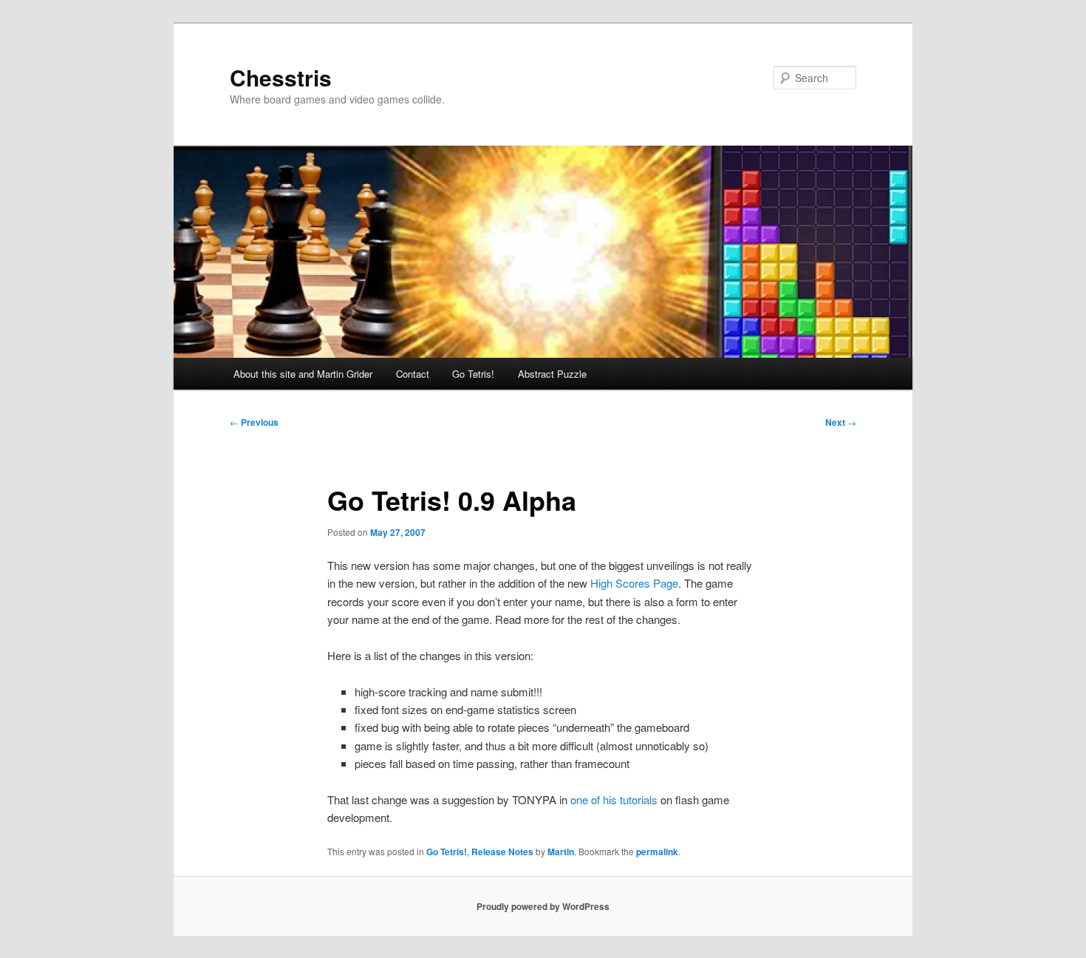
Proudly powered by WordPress (543, 906)
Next (840, 422)
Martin (560, 851)
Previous (254, 422)
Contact (412, 374)
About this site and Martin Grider (302, 374)
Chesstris (281, 77)
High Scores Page (634, 583)
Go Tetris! (473, 374)
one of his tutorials (614, 799)
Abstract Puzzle (552, 374)
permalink (657, 851)
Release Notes (502, 851)
